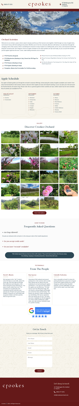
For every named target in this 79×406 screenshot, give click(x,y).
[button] (39, 10)
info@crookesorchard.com (61, 395)
